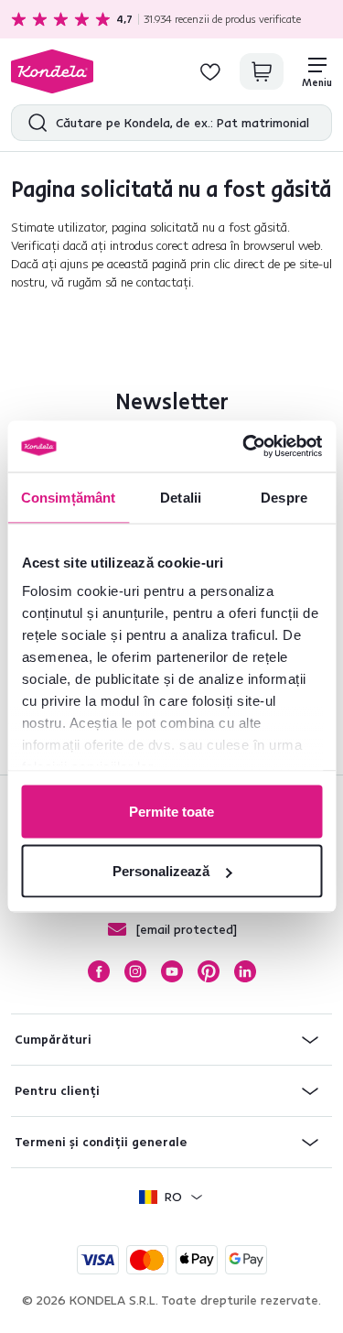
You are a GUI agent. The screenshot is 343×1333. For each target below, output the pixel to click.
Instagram (135, 971)
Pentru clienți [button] (57, 1090)
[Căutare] (33, 122)
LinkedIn (245, 971)
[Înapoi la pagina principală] (52, 71)
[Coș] (262, 71)
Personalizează (161, 871)
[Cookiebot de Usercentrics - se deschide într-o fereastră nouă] (244, 447)
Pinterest (209, 971)
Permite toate (171, 810)
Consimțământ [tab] (68, 496)
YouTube (172, 971)
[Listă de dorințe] (210, 71)
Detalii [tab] (180, 496)
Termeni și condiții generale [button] (101, 1141)
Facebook (99, 971)
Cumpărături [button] (53, 1039)
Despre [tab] (284, 496)
